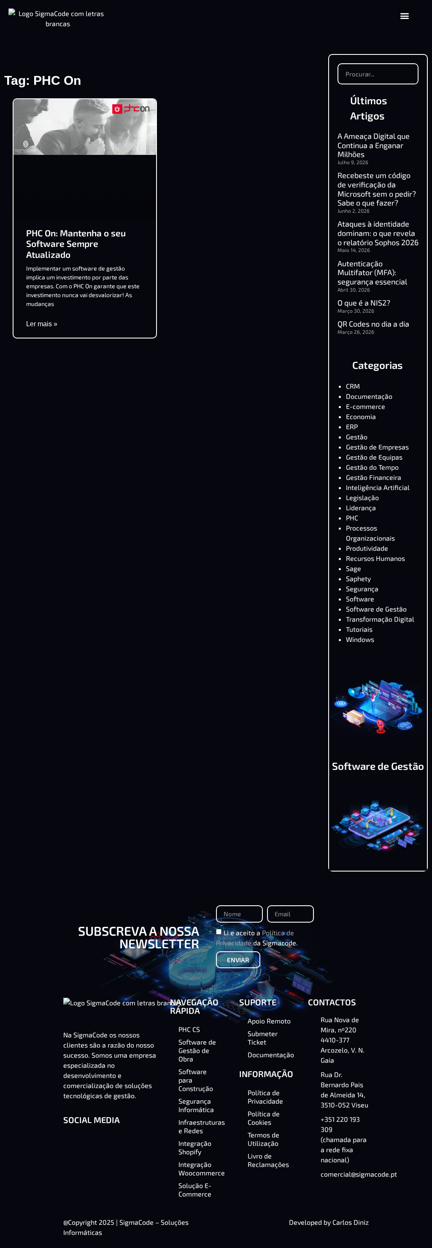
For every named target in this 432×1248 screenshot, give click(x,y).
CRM (353, 386)
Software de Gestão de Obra (378, 771)
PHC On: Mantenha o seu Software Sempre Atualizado (76, 243)
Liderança (361, 508)
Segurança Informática (196, 1105)
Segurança (362, 589)
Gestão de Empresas (377, 447)
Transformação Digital (380, 619)
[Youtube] (128, 1140)
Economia (361, 416)
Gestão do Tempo (372, 467)
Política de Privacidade (265, 1096)
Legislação (362, 497)
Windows (360, 639)
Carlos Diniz (350, 1222)
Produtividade (367, 548)
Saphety (358, 578)
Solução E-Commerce (194, 1189)
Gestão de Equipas (374, 457)
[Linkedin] (90, 1140)
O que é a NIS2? (364, 302)
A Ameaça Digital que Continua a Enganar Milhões (374, 145)
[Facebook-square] (71, 1140)
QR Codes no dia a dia (373, 323)
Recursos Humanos (375, 558)
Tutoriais (359, 629)
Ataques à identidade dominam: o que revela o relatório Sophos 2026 (378, 232)
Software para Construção (195, 1079)
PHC (352, 518)
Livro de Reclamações (268, 1160)
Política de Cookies (264, 1118)
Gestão (356, 437)
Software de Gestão (376, 609)
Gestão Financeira (373, 477)
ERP (352, 426)
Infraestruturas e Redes (201, 1126)
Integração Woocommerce (201, 1168)
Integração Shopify (194, 1147)
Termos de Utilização (263, 1139)
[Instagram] (109, 1140)
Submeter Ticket (263, 1037)
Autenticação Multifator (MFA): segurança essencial (372, 272)
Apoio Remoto (269, 1021)
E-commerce (365, 406)
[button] (404, 15)
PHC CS (189, 1029)
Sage (353, 568)
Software (360, 599)
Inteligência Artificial (378, 487)
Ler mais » (41, 324)
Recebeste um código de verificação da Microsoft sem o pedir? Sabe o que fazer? (377, 189)
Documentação (369, 396)
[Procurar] (407, 74)
